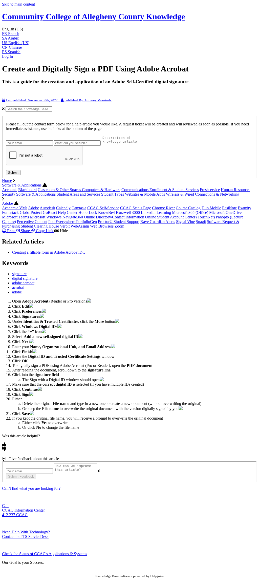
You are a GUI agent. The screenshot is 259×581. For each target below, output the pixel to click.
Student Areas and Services (78, 194)
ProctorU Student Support (118, 221)
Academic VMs (14, 208)
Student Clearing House (40, 226)
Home (7, 180)
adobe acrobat (23, 283)
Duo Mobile (211, 208)
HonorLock (87, 212)
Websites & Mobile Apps (145, 194)
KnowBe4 (106, 212)
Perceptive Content (32, 221)
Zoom (119, 226)
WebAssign (80, 226)
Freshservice (210, 190)
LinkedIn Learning (156, 212)
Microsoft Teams (15, 217)
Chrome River (163, 208)
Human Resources (235, 190)
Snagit (201, 221)
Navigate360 (72, 217)
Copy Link (44, 231)
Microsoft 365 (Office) (190, 212)
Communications (135, 190)
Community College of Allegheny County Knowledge (93, 16)
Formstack (10, 212)
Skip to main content (18, 4)
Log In (7, 56)
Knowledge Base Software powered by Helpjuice (129, 576)
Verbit (65, 226)
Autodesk (47, 208)
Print (11, 231)
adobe (17, 292)
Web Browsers (102, 226)
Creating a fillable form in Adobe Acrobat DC (48, 252)
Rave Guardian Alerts (157, 221)
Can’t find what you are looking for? (31, 488)
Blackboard (27, 190)
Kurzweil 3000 (128, 212)
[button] (129, 29)
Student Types (112, 194)
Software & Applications (21, 185)
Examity (244, 208)
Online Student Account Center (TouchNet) (180, 217)
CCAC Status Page (135, 208)
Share (25, 231)
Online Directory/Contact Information (114, 217)
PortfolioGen (86, 221)
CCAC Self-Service (103, 208)
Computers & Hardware (101, 190)
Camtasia (79, 208)
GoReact (50, 212)
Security (8, 194)
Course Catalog (188, 208)
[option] (129, 33)
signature (19, 274)
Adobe (7, 203)
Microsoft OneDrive (225, 212)
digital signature (24, 278)
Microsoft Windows (45, 217)
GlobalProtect (31, 212)
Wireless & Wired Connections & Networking (202, 194)
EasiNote (229, 208)
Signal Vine (185, 221)
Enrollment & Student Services (174, 190)
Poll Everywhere (62, 221)
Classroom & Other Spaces (60, 190)
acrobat (18, 287)
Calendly (63, 208)
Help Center (67, 212)
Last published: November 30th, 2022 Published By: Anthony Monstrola (58, 100)
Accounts (9, 190)
